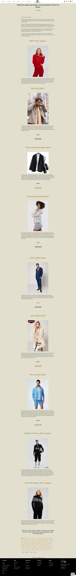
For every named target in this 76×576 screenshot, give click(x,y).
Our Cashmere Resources (6, 565)
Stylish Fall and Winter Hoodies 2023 (43, 548)
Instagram (35, 552)
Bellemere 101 (28, 568)
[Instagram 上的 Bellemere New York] (63, 562)
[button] (73, 575)
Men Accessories (16, 568)
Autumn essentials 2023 (29, 538)
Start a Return (28, 562)
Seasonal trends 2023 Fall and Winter (39, 544)
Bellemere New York (67, 564)
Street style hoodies (32, 547)
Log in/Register (39, 562)
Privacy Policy (51, 562)
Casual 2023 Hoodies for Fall (42, 538)
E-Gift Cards (16, 562)
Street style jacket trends (44, 547)
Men (14, 565)
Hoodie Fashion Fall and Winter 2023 (39, 543)
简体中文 (63, 567)
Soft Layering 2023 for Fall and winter (36, 545)
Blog (3, 571)
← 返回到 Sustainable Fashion (38, 557)
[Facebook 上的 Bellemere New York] (61, 562)
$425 (38, 303)
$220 (38, 242)
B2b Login (38, 565)
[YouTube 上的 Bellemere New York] (65, 562)
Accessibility (51, 565)
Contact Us (27, 565)
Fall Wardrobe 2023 (38, 542)
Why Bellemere (4, 568)
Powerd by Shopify (63, 565)
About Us (3, 562)
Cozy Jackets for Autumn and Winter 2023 (38, 540)
